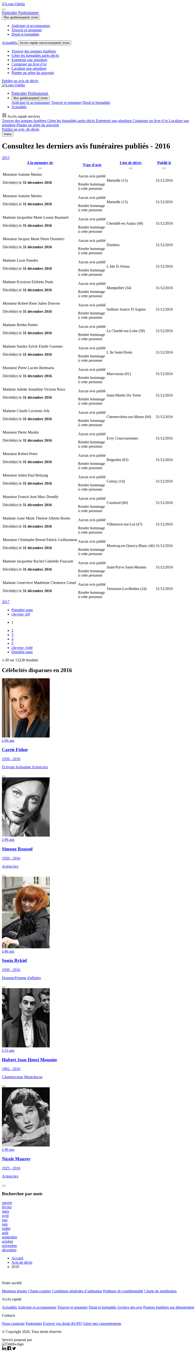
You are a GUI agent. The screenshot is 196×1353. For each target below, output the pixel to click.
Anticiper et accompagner (30, 26)
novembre (9, 1246)
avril (5, 1216)
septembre (9, 1237)
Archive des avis (129, 1307)
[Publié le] (164, 168)
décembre (9, 1250)
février (7, 1207)
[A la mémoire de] (40, 168)
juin (5, 1224)
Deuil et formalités (25, 34)
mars (5, 1211)
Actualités (10, 43)
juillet (6, 1228)
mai (4, 1220)
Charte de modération (160, 1291)
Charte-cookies (39, 1291)
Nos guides (21, 17)
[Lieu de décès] (131, 168)
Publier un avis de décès (20, 81)
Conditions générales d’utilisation (77, 1291)
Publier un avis (20, 129)
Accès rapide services (44, 43)
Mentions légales (14, 1291)
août (5, 1233)
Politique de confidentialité (123, 1291)
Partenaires (34, 1323)
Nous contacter (13, 1323)
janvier (7, 1203)
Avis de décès (21, 1262)
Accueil (17, 1258)
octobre (7, 1241)
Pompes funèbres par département (168, 1307)
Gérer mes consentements (102, 1323)
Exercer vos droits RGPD (62, 1323)
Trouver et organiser (26, 30)
